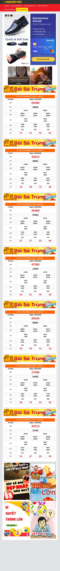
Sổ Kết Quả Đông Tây (42, 5)
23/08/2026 (37, 315)
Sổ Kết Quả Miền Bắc (22, 9)
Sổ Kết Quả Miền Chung (29, 5)
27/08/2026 (37, 99)
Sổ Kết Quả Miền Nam (9, 9)
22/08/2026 (37, 369)
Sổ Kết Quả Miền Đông (16, 5)
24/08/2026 (37, 261)
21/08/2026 (37, 423)
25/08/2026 (37, 207)
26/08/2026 (37, 153)
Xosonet (6, 5)
